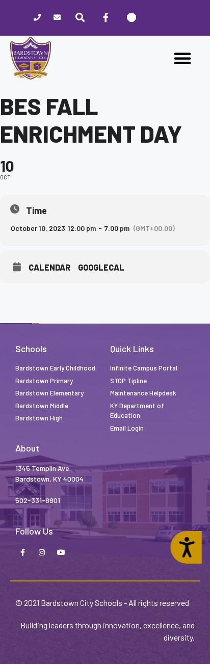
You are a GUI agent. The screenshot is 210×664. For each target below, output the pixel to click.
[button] (182, 58)
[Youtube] (61, 553)
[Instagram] (42, 553)
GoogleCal (101, 267)
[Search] (80, 18)
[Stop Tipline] (131, 18)
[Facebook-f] (22, 553)
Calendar (49, 267)
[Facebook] (105, 18)
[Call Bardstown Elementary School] (37, 18)
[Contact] (57, 18)
